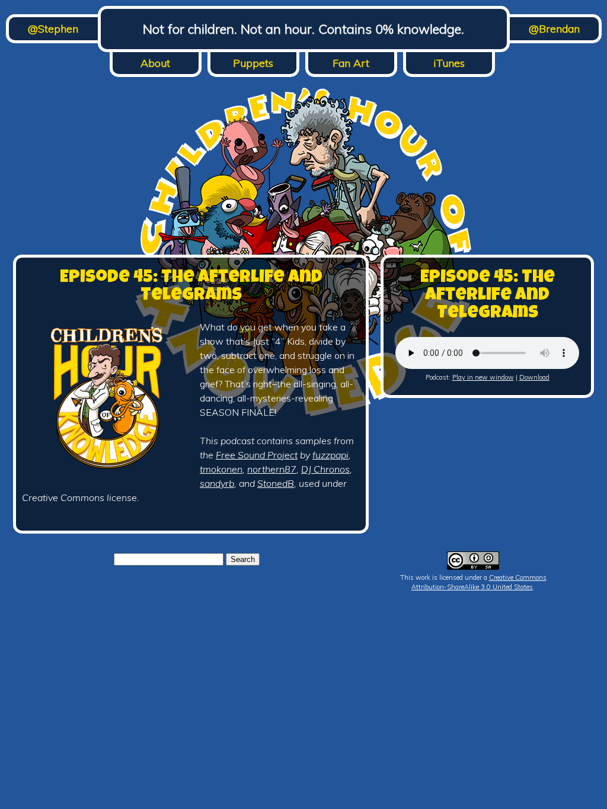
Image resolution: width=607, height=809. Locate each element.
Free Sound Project (257, 455)
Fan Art (351, 63)
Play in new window (483, 377)
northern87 (271, 469)
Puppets (253, 63)
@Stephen (53, 29)
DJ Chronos (325, 469)
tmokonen (221, 469)
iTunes (449, 63)
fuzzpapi (330, 455)
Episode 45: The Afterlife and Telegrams (191, 287)
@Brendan (554, 29)
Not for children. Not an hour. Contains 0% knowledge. (303, 29)
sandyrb (217, 483)
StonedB (275, 483)
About (155, 63)
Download (534, 377)
